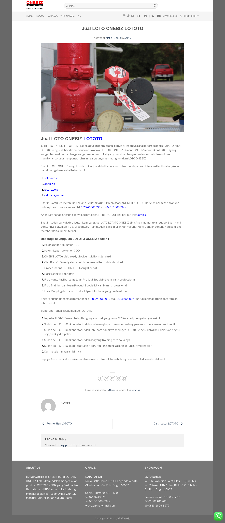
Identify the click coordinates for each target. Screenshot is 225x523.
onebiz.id (50, 183)
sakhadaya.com (54, 195)
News (112, 390)
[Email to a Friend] (112, 378)
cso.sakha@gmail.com (101, 505)
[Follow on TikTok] (128, 15)
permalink (135, 390)
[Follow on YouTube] (132, 15)
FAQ (79, 16)
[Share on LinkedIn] (124, 378)
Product (40, 16)
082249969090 (169, 16)
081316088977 (191, 16)
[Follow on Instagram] (124, 15)
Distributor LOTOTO (166, 423)
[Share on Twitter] (106, 378)
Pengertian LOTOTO (59, 423)
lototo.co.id (51, 189)
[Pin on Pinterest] (118, 378)
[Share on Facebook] (100, 378)
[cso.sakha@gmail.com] (139, 16)
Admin (128, 38)
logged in (66, 445)
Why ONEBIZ (67, 16)
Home (29, 16)
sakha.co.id (51, 178)
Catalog (53, 16)
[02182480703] (153, 16)
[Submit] (155, 6)
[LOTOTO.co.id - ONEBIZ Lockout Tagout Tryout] (42, 6)
